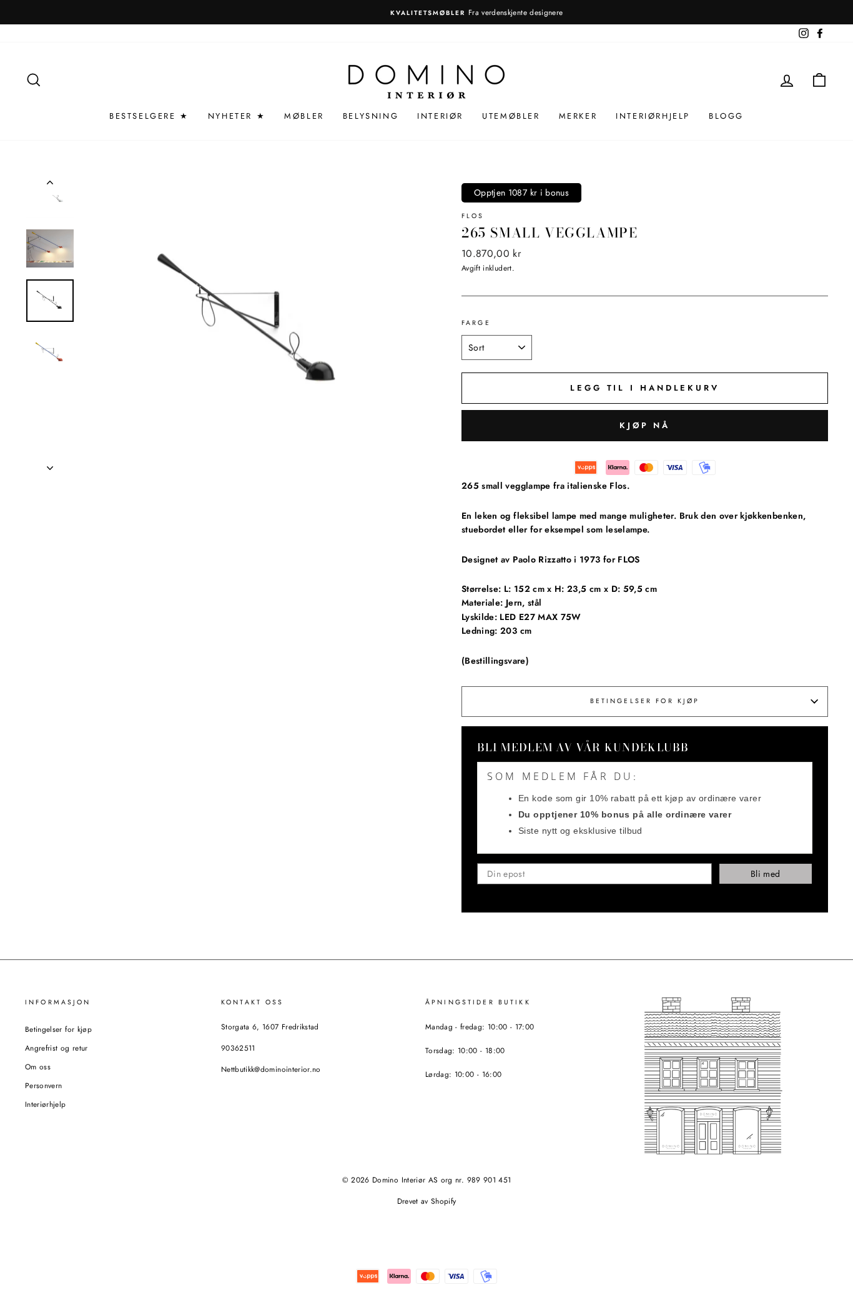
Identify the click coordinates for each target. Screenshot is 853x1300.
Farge (476, 323)
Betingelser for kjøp (645, 701)
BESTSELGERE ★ (149, 116)
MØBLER (304, 116)
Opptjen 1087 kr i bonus (521, 192)
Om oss (38, 1066)
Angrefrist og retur (56, 1047)
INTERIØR (440, 116)
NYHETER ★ (236, 116)
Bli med (765, 874)
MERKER (578, 116)
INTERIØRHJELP (653, 116)
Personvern (43, 1085)
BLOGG (726, 116)
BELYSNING (370, 116)
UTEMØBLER (511, 116)
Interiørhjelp (45, 1104)
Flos (473, 216)
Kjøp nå (644, 425)
